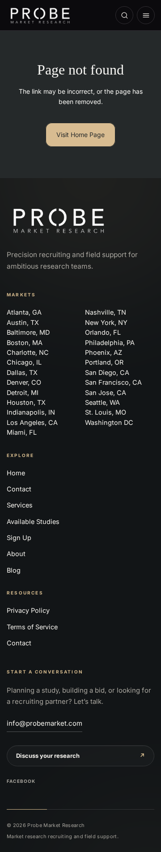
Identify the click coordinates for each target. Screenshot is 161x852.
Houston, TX (26, 402)
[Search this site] (124, 15)
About (16, 553)
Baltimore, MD (28, 332)
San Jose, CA (105, 392)
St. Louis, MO (105, 412)
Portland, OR (104, 362)
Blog (14, 570)
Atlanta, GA (24, 312)
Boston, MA (24, 342)
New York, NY (106, 322)
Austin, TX (23, 322)
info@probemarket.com (44, 723)
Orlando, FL (103, 332)
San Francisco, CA (113, 382)
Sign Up (19, 537)
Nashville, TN (105, 312)
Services (20, 505)
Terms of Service (32, 627)
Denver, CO (24, 382)
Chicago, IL (24, 362)
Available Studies (33, 521)
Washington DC (109, 422)
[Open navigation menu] (146, 15)
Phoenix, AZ (103, 352)
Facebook (21, 781)
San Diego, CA (107, 372)
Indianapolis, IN (31, 412)
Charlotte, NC (28, 352)
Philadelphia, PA (110, 342)
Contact (19, 489)
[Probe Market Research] (56, 15)
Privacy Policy (28, 610)
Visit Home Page (80, 134)
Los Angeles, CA (32, 422)
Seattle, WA (102, 402)
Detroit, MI (22, 392)
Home (16, 473)
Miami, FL (22, 432)
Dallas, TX (22, 372)
